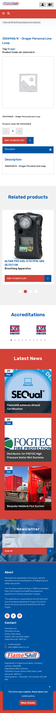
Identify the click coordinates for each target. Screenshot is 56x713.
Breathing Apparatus (18, 268)
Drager (12, 49)
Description (10, 149)
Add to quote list (14, 140)
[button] (20, 291)
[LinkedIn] (19, 615)
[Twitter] (13, 615)
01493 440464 (14, 644)
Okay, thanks (28, 703)
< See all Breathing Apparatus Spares (21, 22)
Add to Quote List (17, 278)
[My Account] (42, 4)
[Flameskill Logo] (10, 4)
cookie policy (28, 696)
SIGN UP (9, 551)
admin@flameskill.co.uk (18, 647)
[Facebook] (7, 615)
